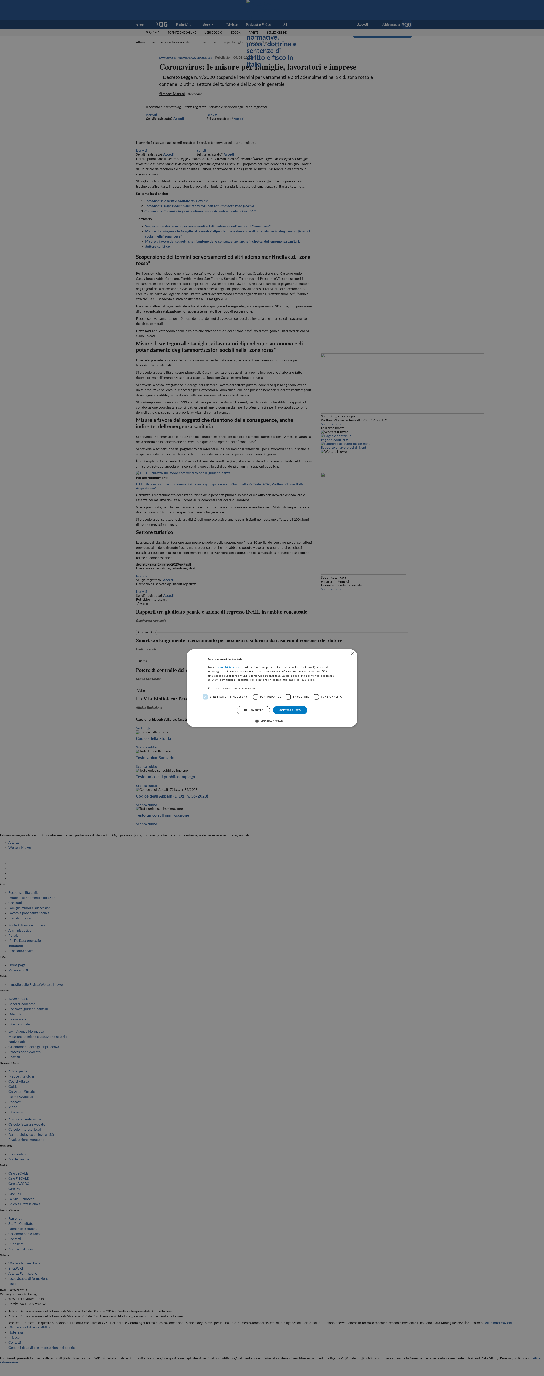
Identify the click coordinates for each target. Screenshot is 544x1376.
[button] (272, 721)
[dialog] (272, 688)
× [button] (352, 653)
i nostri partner (228, 667)
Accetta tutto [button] (290, 710)
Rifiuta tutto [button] (253, 710)
